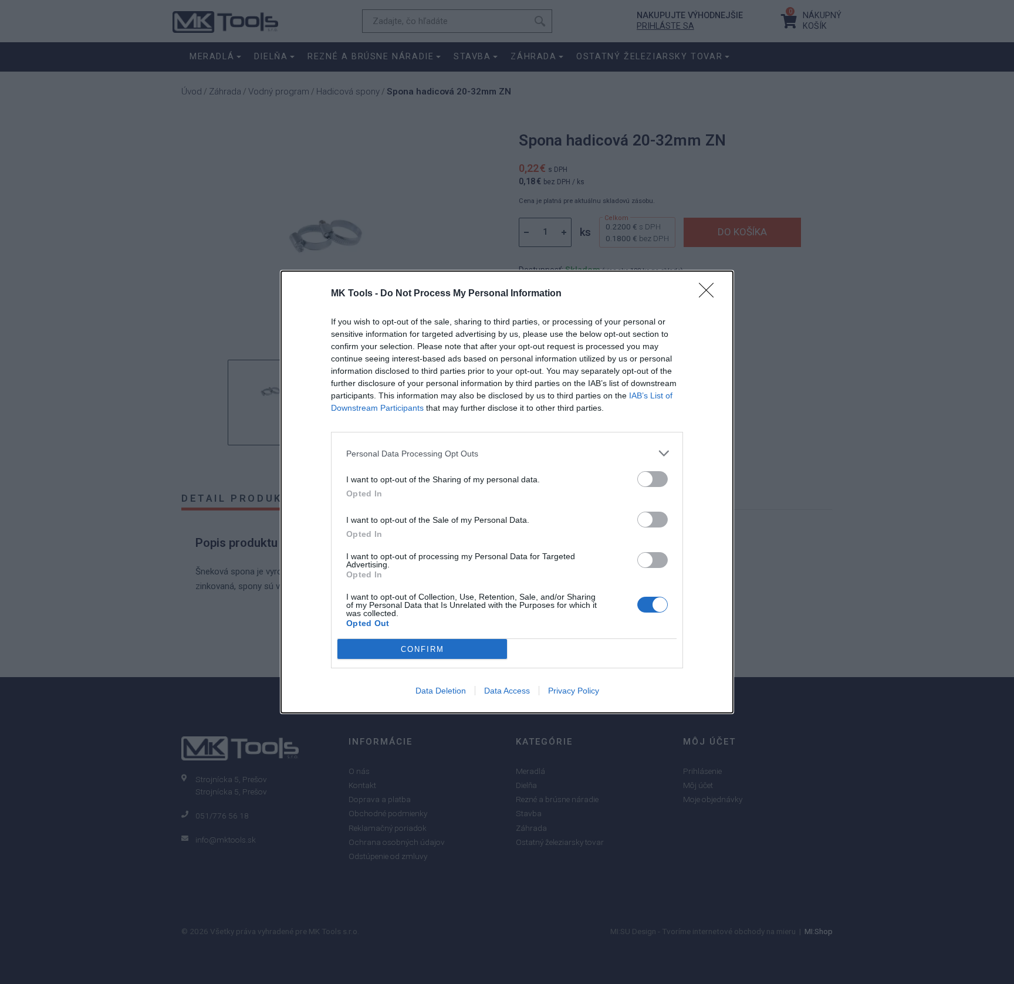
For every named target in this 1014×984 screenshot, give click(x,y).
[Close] (710, 294)
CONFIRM (422, 649)
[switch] (652, 479)
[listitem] (507, 453)
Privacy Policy (573, 690)
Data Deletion (440, 690)
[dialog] (507, 492)
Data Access (507, 690)
